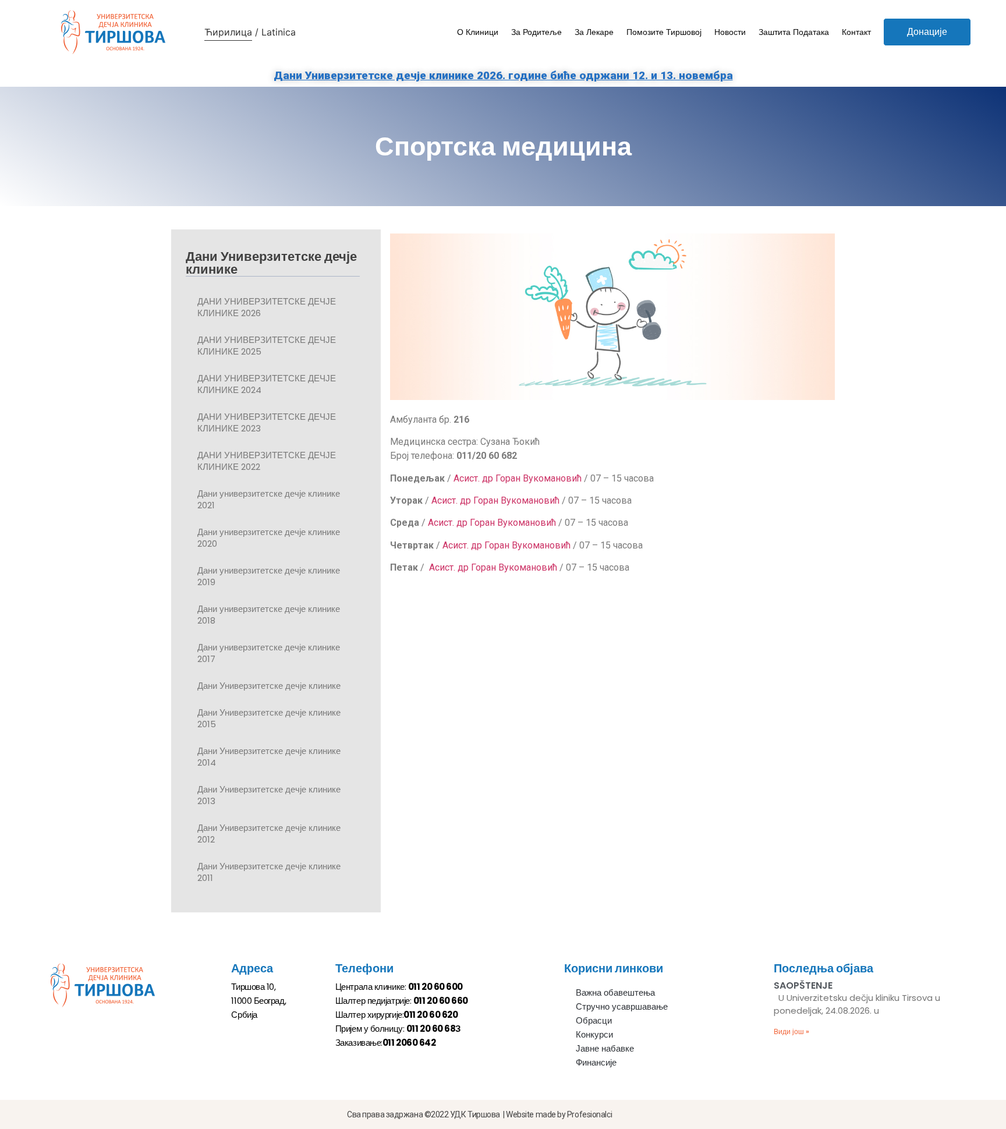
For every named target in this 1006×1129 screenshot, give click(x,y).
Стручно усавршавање (622, 1006)
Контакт (856, 32)
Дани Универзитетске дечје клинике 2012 (269, 833)
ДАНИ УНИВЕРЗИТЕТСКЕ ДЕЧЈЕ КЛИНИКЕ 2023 (266, 422)
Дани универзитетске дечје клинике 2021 (268, 499)
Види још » (791, 1031)
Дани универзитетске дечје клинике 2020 (268, 538)
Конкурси (594, 1034)
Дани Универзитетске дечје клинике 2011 (269, 872)
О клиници (477, 32)
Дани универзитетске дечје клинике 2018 (268, 615)
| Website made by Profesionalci (557, 1114)
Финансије (596, 1062)
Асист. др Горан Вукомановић (518, 478)
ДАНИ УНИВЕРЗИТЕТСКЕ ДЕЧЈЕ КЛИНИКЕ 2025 (266, 346)
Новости (730, 32)
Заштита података (794, 32)
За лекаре (594, 32)
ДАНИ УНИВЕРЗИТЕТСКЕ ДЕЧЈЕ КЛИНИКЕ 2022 (266, 461)
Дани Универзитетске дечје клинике (269, 685)
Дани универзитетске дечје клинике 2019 (268, 576)
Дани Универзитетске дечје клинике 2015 (269, 718)
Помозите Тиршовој (664, 32)
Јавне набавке (605, 1048)
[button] (927, 32)
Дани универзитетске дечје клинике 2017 (268, 653)
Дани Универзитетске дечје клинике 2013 (269, 795)
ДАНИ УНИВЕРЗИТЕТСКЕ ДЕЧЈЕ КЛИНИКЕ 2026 (266, 307)
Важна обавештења (615, 992)
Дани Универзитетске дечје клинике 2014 (269, 757)
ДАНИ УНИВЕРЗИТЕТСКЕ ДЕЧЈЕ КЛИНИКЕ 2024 (266, 384)
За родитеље (536, 32)
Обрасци (594, 1020)
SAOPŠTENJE (803, 985)
